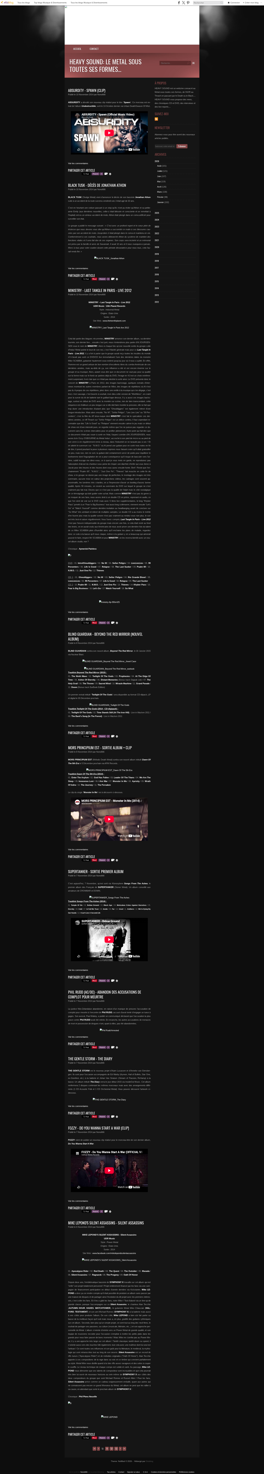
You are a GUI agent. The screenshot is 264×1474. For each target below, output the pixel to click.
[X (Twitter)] (183, 2)
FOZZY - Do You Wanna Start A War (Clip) (98, 1128)
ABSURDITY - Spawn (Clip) (86, 90)
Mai (158, 181)
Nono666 (83, 1472)
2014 (157, 288)
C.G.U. (145, 1472)
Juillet (159, 171)
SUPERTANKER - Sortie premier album (95, 871)
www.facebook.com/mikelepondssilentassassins (114, 1253)
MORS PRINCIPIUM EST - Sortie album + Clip (100, 747)
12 (111, 1448)
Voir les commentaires (78, 163)
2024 (157, 219)
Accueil (77, 49)
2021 (157, 240)
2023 (157, 226)
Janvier (160, 202)
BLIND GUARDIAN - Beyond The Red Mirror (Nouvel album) (105, 636)
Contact (94, 49)
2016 (157, 274)
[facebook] (179, 2)
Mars (159, 192)
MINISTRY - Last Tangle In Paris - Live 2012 (100, 290)
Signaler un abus (133, 1472)
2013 (157, 294)
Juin (159, 176)
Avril (159, 187)
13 (116, 1448)
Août (159, 166)
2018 (157, 260)
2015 (157, 281)
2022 (157, 233)
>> (124, 1448)
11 (107, 1448)
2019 (157, 253)
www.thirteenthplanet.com (114, 321)
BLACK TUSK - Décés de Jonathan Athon (97, 185)
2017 (157, 267)
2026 (157, 161)
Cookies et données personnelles (163, 1472)
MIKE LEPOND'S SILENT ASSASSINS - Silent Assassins (106, 1222)
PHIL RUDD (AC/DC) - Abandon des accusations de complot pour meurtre (104, 994)
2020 (157, 247)
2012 (157, 301)
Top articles (111, 1472)
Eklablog (149, 1461)
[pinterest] (188, 2)
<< (94, 1448)
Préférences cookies (186, 1472)
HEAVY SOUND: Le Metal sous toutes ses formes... (105, 65)
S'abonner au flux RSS (156, 119)
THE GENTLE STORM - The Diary (90, 1058)
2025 (157, 212)
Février (160, 197)
